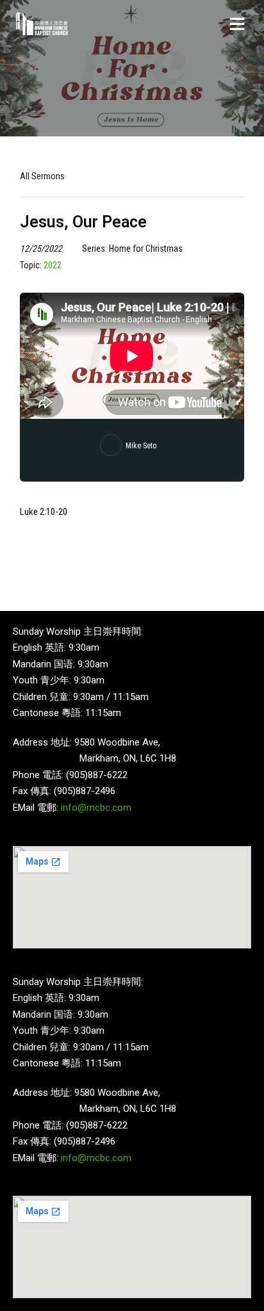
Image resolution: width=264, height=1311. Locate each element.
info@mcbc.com (96, 807)
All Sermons (42, 176)
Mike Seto (141, 445)
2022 (53, 265)
